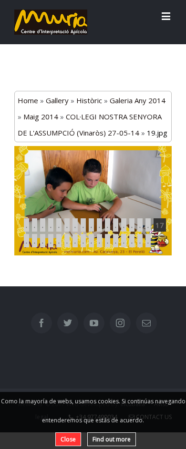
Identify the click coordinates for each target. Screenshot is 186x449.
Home (28, 100)
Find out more (112, 439)
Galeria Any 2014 (137, 100)
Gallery (57, 100)
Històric (89, 100)
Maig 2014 (40, 116)
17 (159, 225)
